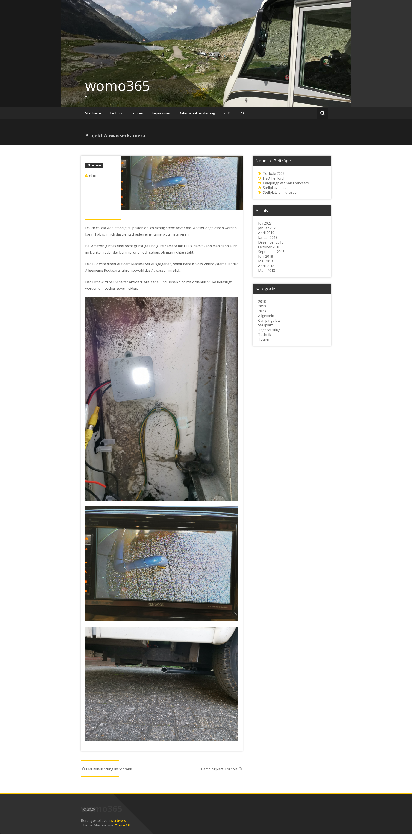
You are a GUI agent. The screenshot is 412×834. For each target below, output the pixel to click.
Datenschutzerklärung (197, 113)
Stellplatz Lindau (276, 187)
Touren (137, 113)
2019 (227, 113)
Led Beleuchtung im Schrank (109, 769)
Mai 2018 (265, 261)
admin (93, 175)
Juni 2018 (265, 256)
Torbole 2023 (274, 173)
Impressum (161, 113)
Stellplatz (265, 325)
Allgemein (94, 165)
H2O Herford (273, 178)
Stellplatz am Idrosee (280, 192)
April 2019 (266, 232)
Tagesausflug (269, 329)
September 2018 (271, 251)
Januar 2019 (267, 237)
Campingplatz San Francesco (286, 183)
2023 (262, 311)
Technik (115, 113)
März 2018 (266, 270)
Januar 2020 (267, 228)
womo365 (117, 85)
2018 (262, 301)
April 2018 (266, 265)
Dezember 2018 (270, 242)
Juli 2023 (265, 223)
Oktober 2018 (269, 247)
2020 (244, 113)
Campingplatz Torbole (219, 769)
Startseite (93, 113)
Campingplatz (269, 320)
